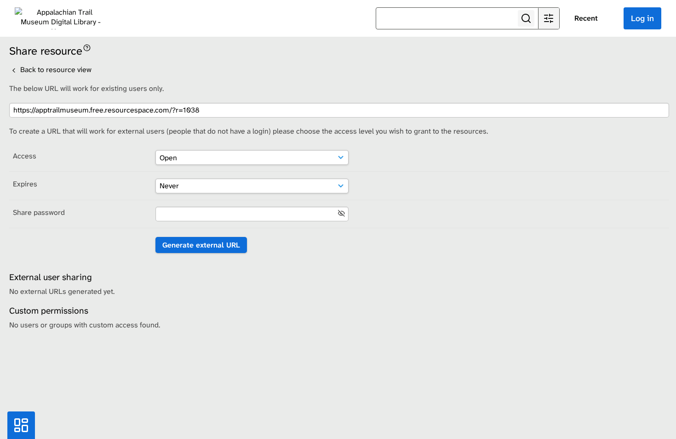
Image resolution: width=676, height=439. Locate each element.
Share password (39, 212)
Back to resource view (55, 69)
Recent (586, 18)
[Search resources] (526, 18)
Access (24, 156)
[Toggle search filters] (548, 18)
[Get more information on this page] (87, 47)
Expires (25, 184)
